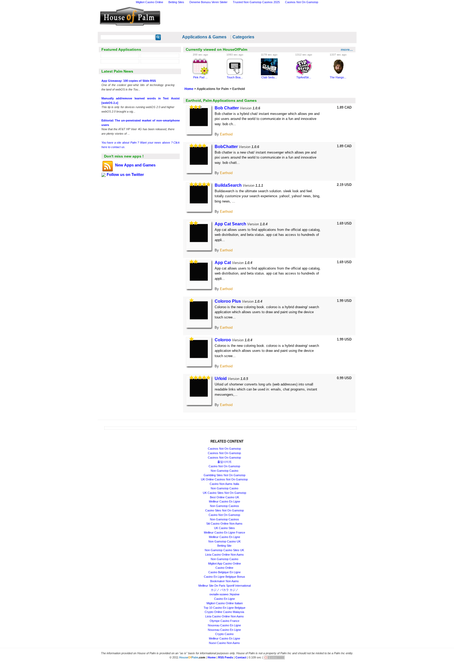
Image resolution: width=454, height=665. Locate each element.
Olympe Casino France (224, 620)
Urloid (221, 378)
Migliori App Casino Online (224, 563)
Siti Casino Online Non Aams (224, 523)
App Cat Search (230, 224)
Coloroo (223, 340)
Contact (240, 657)
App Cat (223, 262)
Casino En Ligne (224, 598)
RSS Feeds (225, 657)
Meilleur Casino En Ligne (224, 501)
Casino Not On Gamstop (224, 466)
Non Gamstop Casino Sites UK (224, 550)
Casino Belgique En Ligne (224, 572)
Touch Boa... (235, 77)
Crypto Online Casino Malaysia (224, 611)
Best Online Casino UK (224, 497)
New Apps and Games (135, 165)
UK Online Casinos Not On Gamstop (224, 479)
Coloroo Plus (228, 301)
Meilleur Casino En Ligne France (224, 532)
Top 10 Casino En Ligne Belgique (224, 607)
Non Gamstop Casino (224, 470)
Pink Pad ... (200, 77)
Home (188, 89)
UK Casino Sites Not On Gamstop (224, 492)
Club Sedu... (269, 77)
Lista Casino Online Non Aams (224, 554)
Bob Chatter (227, 108)
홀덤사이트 (224, 461)
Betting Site (224, 545)
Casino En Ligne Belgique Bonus (224, 576)
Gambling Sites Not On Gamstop (224, 475)
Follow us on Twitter (125, 174)
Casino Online (224, 567)
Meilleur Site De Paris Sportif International (224, 585)
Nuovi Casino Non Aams (224, 642)
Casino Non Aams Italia (224, 483)
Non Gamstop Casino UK (224, 541)
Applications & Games (204, 37)
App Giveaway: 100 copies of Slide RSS (128, 80)
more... (347, 49)
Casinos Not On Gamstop (224, 448)
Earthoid (226, 134)
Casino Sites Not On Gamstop (224, 510)
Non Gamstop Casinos (224, 505)
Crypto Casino (224, 634)
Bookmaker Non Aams (224, 581)
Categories (243, 37)
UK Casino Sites (224, 528)
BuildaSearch (228, 185)
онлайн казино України (224, 594)
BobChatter (226, 146)
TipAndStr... (303, 77)
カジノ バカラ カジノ (224, 589)
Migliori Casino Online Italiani (225, 603)
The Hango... (338, 77)
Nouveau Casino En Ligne (224, 625)
